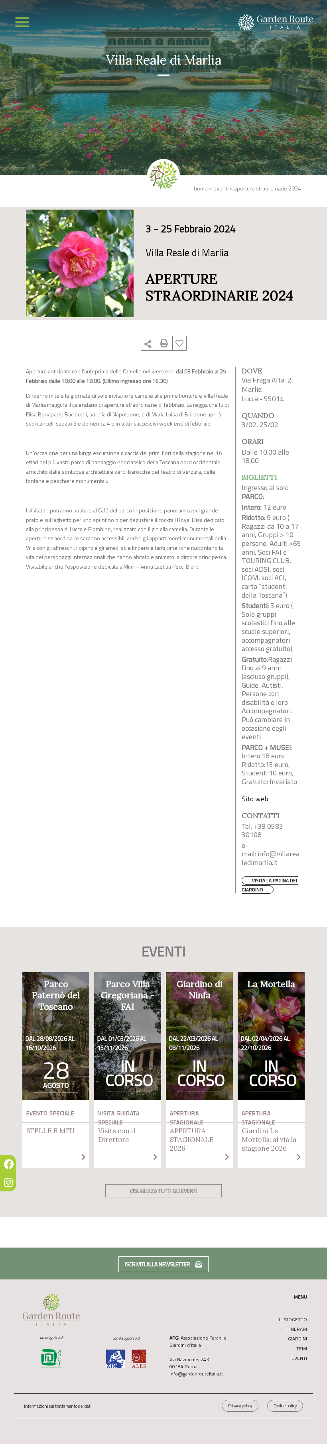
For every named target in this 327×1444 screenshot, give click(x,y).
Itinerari (296, 1329)
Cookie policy (285, 1406)
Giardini (297, 1339)
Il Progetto (292, 1319)
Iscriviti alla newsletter (158, 1264)
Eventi (221, 188)
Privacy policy (240, 1406)
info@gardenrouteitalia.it (196, 1373)
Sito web (255, 798)
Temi (301, 1349)
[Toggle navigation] (22, 22)
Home (201, 188)
